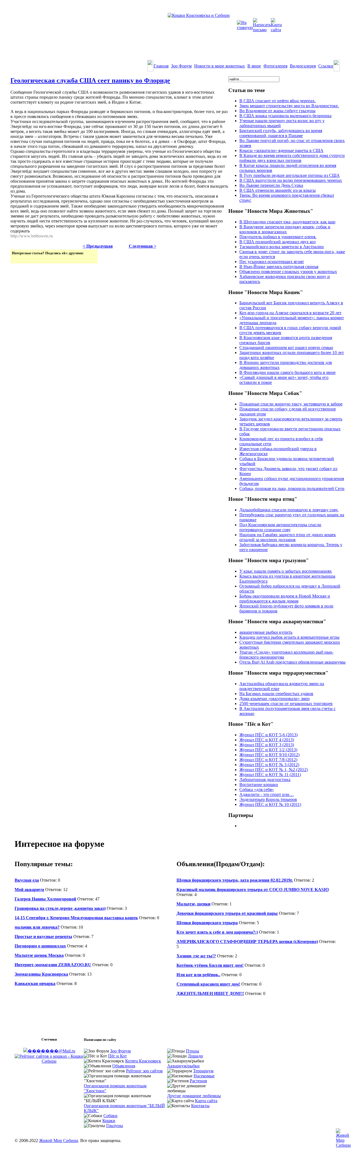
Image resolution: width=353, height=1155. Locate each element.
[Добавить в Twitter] (16, 258)
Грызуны (114, 1125)
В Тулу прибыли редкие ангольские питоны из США (289, 175)
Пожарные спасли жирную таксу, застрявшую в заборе (291, 404)
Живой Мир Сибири (58, 1140)
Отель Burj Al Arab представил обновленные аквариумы (292, 662)
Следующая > (142, 246)
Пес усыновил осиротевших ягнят (271, 261)
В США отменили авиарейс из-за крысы (277, 190)
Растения (198, 1080)
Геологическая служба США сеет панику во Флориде (90, 80)
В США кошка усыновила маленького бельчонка (285, 115)
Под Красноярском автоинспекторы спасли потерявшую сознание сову (280, 527)
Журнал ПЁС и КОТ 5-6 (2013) (268, 734)
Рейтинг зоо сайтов (144, 1070)
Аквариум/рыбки (183, 1066)
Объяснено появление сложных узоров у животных (288, 271)
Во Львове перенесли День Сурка (271, 185)
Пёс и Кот (117, 1056)
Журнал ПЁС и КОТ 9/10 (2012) (269, 754)
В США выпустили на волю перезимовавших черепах (290, 180)
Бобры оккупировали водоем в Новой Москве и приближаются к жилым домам (284, 598)
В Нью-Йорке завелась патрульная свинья (278, 266)
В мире (254, 66)
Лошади (195, 1056)
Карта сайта (206, 1100)
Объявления (123, 1066)
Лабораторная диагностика (264, 779)
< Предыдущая (98, 246)
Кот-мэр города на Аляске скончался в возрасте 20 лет (290, 312)
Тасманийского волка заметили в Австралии (281, 246)
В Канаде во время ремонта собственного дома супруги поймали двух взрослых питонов (292, 158)
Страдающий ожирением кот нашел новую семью (286, 347)
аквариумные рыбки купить (265, 632)
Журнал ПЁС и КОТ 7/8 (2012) (268, 759)
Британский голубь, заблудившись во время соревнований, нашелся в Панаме (280, 133)
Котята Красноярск (143, 1061)
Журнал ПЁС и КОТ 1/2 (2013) (268, 749)
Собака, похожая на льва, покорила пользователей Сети (291, 488)
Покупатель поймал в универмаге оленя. (277, 236)
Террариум (203, 1070)
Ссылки (325, 66)
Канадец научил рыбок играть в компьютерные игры (289, 637)
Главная (161, 66)
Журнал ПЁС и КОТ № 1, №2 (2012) (273, 769)
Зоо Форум (181, 66)
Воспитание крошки (258, 784)
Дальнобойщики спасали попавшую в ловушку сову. (288, 509)
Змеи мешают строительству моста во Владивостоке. (289, 105)
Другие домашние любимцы (194, 1095)
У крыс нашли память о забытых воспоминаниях (285, 571)
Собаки (110, 1115)
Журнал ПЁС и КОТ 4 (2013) (266, 739)
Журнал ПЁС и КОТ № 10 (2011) (270, 804)
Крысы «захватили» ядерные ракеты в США (281, 150)
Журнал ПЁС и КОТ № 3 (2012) (269, 764)
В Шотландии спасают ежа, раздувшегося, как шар (287, 221)
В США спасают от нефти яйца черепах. (277, 100)
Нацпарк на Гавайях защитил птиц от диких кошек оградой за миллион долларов (287, 537)
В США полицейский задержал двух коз (277, 241)
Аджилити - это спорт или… (266, 794)
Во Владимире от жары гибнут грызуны (277, 110)
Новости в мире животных (219, 66)
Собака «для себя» (256, 789)
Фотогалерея (275, 66)
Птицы (192, 1051)
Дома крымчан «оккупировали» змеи (274, 698)
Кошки (108, 1120)
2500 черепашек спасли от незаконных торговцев (286, 703)
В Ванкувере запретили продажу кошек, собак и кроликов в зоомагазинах (284, 229)
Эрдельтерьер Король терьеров (268, 799)
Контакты (200, 1105)
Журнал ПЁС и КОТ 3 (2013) (266, 744)
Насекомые (204, 1075)
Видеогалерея (303, 66)
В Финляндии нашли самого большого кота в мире (287, 372)
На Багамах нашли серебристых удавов (276, 693)
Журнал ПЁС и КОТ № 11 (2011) (270, 774)
